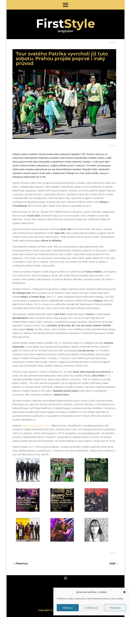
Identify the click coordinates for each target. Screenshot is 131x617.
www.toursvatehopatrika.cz (36, 425)
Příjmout (68, 607)
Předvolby (115, 607)
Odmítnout (91, 607)
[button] (124, 592)
